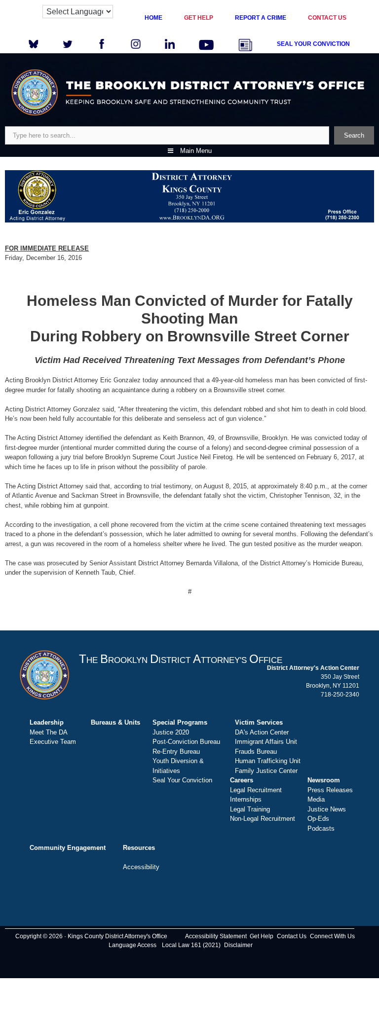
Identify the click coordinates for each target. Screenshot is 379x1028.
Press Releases (330, 790)
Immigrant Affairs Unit (266, 741)
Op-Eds (318, 818)
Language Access (132, 945)
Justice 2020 (170, 732)
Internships (246, 799)
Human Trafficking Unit (268, 761)
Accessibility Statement (216, 936)
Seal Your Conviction (182, 780)
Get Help (261, 936)
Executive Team (53, 741)
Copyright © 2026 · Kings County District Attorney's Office (91, 936)
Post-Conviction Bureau (186, 741)
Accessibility (141, 867)
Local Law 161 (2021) (191, 945)
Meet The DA (49, 732)
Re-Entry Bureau (176, 751)
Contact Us (291, 936)
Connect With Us (332, 936)
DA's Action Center (262, 732)
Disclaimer (238, 945)
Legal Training (250, 809)
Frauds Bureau (256, 751)
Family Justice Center (266, 770)
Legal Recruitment (256, 790)
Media (316, 799)
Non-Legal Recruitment (262, 818)
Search (354, 135)
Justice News (326, 809)
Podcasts (321, 828)
